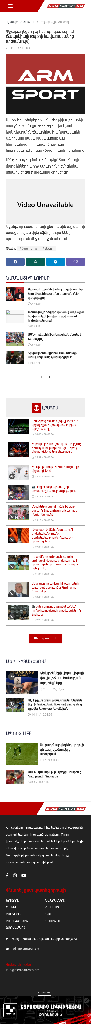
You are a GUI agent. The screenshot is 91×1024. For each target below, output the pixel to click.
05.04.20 (35, 344)
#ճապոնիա (28, 248)
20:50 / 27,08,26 (53, 689)
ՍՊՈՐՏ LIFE (54, 921)
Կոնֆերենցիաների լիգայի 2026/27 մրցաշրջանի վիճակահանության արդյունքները (55, 425)
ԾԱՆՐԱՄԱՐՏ (55, 900)
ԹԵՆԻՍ (11, 907)
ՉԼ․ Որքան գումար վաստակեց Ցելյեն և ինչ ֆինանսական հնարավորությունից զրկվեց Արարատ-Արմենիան (55, 704)
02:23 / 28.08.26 (44, 620)
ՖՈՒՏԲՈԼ (29, 22)
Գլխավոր (12, 22)
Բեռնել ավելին (45, 638)
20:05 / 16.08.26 (39, 782)
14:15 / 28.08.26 (44, 496)
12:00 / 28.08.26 (44, 547)
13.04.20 (35, 326)
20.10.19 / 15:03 (18, 48)
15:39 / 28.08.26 (44, 457)
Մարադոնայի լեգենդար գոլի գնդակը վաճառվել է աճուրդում (62, 749)
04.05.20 (35, 303)
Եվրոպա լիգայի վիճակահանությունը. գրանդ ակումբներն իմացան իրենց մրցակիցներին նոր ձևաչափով (57, 448)
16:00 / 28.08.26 (44, 434)
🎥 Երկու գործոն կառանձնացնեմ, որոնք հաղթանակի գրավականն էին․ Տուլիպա (57, 610)
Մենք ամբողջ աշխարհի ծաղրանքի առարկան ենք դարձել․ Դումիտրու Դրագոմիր (55, 587)
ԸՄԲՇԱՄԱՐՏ (15, 927)
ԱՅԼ (48, 914)
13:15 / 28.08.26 (44, 520)
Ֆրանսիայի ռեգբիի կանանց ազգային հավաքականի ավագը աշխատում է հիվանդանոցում (56, 316)
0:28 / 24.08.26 (50, 760)
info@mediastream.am (22, 970)
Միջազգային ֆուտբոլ (54, 22)
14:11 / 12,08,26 (41, 714)
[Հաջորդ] (49, 377)
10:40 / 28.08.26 (44, 597)
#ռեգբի (48, 248)
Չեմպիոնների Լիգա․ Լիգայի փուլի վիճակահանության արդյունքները (62, 678)
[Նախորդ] (41, 377)
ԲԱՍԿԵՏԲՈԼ (15, 914)
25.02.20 (35, 363)
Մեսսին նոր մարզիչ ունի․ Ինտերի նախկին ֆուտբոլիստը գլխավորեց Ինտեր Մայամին (54, 510)
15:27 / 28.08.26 (44, 476)
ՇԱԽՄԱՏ (52, 907)
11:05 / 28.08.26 (44, 574)
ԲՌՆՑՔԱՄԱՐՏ (17, 921)
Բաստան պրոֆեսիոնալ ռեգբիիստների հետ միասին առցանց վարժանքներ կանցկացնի (56, 293)
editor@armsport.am (26, 948)
